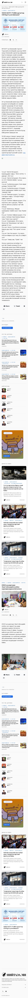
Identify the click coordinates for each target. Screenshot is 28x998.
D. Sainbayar (9, 395)
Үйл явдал (20, 557)
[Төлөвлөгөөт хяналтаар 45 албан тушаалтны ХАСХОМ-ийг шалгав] (14, 549)
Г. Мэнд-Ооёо (9, 401)
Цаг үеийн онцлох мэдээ (16, 483)
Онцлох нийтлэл (11, 10)
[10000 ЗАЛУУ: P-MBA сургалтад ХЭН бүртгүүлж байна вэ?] (14, 915)
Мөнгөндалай (9, 408)
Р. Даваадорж (9, 415)
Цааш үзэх (6, 455)
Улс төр (5, 338)
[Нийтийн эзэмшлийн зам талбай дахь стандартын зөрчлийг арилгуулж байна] (14, 511)
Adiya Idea (9, 388)
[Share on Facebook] (10, 40)
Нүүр (3, 6)
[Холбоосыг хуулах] (16, 40)
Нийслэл (11, 520)
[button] (22, 2)
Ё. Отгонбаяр (9, 421)
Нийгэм (6, 6)
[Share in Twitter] (13, 40)
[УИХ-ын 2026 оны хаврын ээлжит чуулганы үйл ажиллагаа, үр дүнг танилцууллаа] (23, 377)
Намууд (3, 582)
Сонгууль (23, 582)
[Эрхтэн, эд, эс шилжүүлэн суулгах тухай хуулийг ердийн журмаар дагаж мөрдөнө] (23, 365)
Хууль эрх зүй (5, 363)
